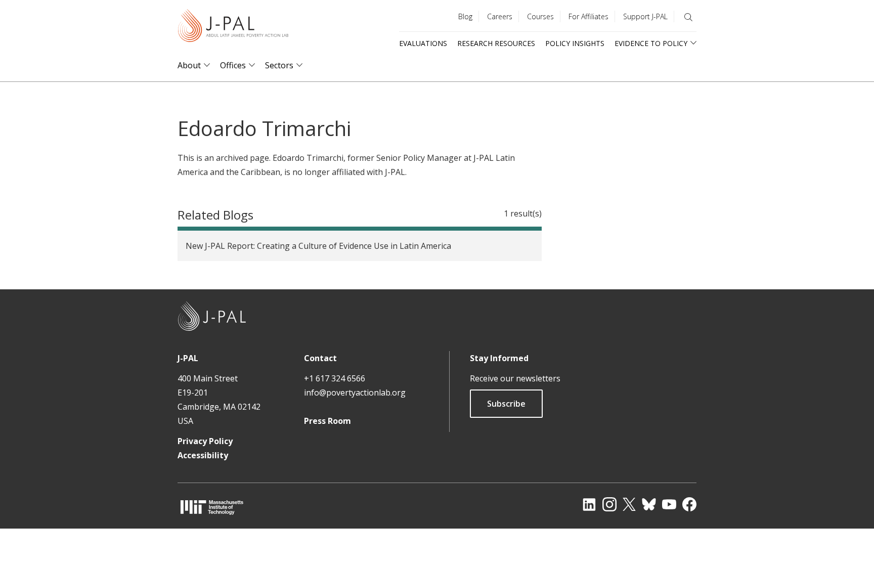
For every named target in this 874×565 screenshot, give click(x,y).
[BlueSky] (649, 504)
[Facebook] (689, 504)
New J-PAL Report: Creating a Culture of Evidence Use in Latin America (318, 245)
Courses (540, 16)
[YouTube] (669, 504)
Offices (233, 65)
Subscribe (506, 403)
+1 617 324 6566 (334, 378)
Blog (465, 16)
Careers (499, 16)
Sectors (279, 65)
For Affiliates (588, 16)
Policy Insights (574, 43)
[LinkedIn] (589, 504)
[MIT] (212, 507)
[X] (629, 504)
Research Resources (496, 43)
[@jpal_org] (609, 504)
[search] (688, 17)
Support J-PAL (645, 16)
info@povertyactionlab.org (355, 392)
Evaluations (423, 43)
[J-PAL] (233, 27)
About (189, 65)
